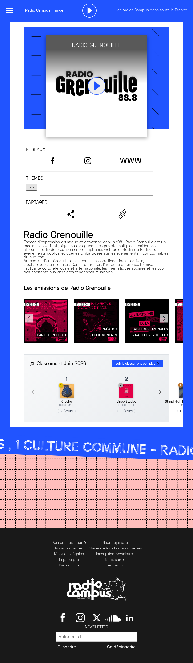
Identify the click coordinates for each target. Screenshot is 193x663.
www (131, 160)
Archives (115, 565)
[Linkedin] (129, 617)
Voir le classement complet (135, 363)
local (31, 187)
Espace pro (69, 559)
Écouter (68, 411)
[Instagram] (80, 617)
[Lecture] (89, 11)
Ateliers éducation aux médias (115, 548)
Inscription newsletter (115, 554)
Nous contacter (69, 548)
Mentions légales (69, 554)
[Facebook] (63, 617)
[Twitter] (96, 617)
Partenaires (69, 565)
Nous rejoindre (115, 543)
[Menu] (9, 10)
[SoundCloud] (113, 617)
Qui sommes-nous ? (69, 543)
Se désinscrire (121, 646)
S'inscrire (66, 646)
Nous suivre (115, 559)
